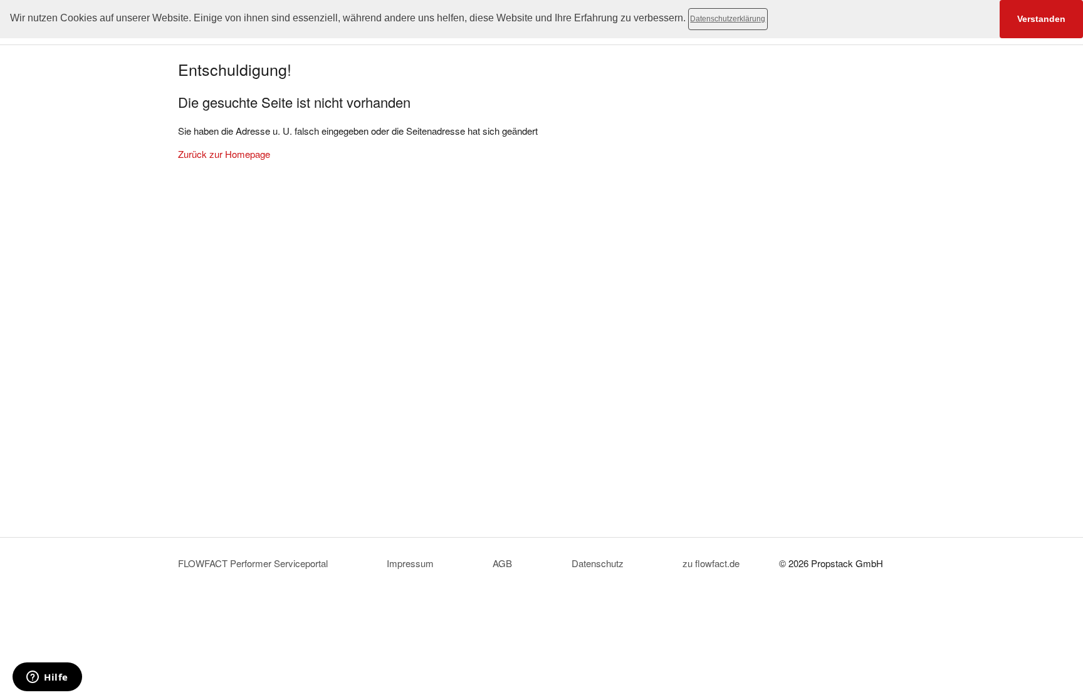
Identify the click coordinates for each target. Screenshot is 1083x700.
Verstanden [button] (1041, 19)
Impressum (410, 563)
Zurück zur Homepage (224, 153)
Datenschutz (598, 563)
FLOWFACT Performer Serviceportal (253, 563)
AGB (502, 563)
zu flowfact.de (711, 563)
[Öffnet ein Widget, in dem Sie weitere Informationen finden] (47, 678)
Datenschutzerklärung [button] (727, 18)
